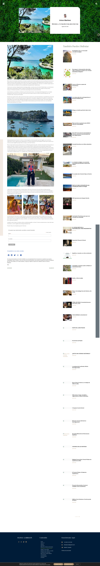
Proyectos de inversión (45, 552)
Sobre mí (43, 542)
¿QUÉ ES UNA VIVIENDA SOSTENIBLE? (81, 353)
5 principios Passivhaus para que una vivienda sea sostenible (81, 217)
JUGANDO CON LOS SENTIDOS (79, 446)
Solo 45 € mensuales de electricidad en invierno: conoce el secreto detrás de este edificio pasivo (81, 134)
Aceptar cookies (58, 564)
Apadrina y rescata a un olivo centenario (81, 253)
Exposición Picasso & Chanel (79, 240)
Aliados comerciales (45, 549)
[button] (17, 4)
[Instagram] (21, 542)
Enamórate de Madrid (77, 340)
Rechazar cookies (68, 564)
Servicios (43, 545)
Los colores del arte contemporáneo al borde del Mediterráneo (81, 98)
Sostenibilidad (44, 556)
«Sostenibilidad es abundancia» (79, 314)
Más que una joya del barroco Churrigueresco (79, 421)
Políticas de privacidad (66, 550)
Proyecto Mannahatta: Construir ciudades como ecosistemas (80, 486)
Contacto (42, 557)
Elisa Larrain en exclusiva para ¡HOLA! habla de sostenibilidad (81, 123)
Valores (42, 544)
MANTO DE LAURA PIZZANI (78, 327)
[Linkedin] (26, 542)
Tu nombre (10, 238)
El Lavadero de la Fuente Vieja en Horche (82, 174)
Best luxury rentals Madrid (46, 553)
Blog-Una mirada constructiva (47, 546)
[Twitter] (23, 542)
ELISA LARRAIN (25, 538)
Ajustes (77, 564)
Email (9, 233)
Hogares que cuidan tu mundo (47, 550)
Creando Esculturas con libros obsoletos (81, 144)
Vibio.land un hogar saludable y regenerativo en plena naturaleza (80, 395)
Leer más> (74, 53)
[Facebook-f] (19, 542)
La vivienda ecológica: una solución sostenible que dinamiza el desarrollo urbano (81, 163)
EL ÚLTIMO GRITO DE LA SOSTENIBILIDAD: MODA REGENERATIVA (81, 228)
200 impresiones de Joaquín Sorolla (80, 198)
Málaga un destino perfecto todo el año (81, 110)
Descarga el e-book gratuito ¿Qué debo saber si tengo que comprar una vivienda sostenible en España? (81, 70)
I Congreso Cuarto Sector (78, 408)
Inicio (42, 541)
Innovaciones (43, 554)
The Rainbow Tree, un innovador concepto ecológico (79, 51)
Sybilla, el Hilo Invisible (77, 278)
